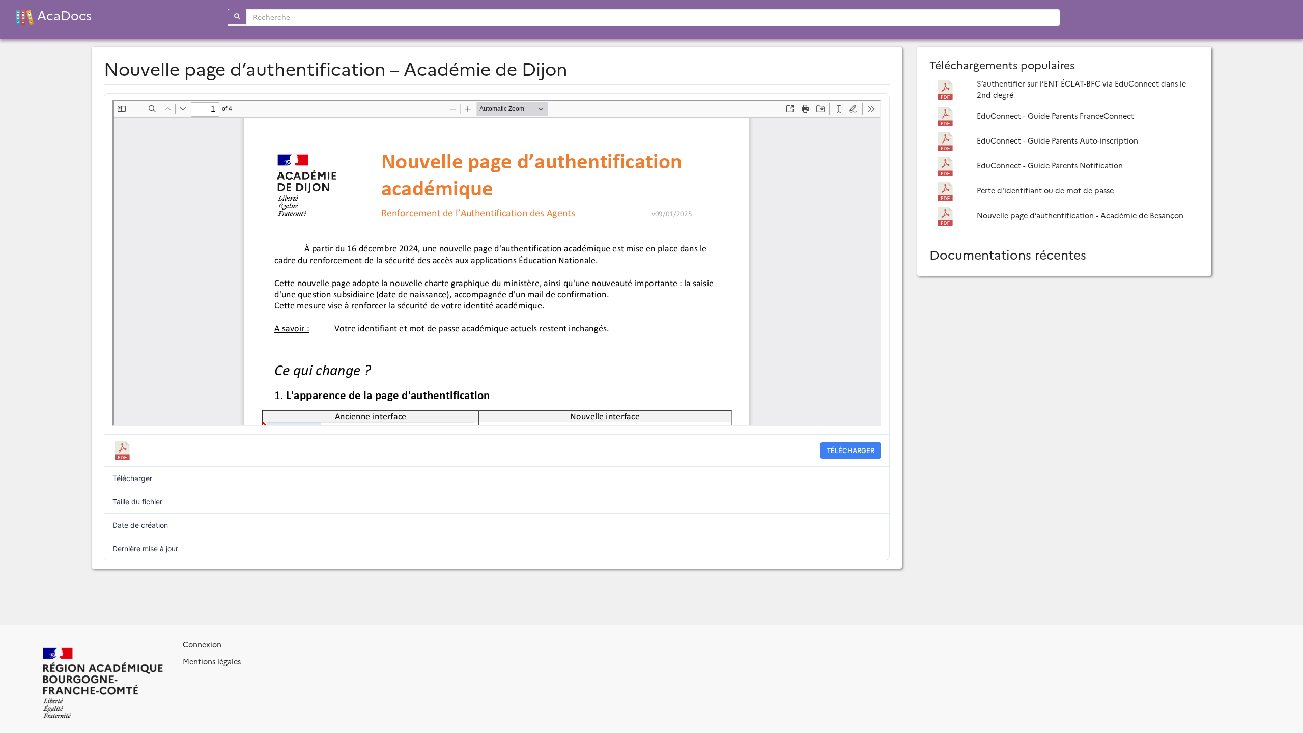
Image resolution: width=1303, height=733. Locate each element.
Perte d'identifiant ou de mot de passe (1045, 190)
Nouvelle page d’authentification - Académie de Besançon (1080, 215)
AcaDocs (63, 16)
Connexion (202, 645)
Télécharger (850, 450)
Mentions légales (212, 661)
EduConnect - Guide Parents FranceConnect (1055, 116)
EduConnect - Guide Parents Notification (1050, 166)
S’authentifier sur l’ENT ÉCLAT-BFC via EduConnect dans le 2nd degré (1081, 89)
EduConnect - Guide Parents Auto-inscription (1057, 141)
